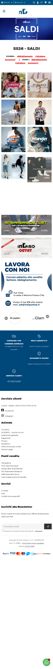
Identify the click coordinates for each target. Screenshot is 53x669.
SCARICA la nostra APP (10, 496)
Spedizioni (5, 444)
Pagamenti (6, 438)
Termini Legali (7, 449)
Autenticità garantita (9, 435)
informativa (38, 531)
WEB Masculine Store (10, 474)
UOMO (6, 93)
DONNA (20, 93)
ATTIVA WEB (29, 546)
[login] (37, 3)
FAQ (3, 493)
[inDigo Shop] (26, 16)
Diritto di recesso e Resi (11, 447)
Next (47, 316)
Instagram (9, 416)
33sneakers (6, 463)
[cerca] (33, 3)
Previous (6, 318)
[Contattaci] (40, 3)
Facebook (9, 411)
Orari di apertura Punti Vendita (13, 477)
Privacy (4, 441)
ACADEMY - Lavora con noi (12, 432)
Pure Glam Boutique (9, 466)
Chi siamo (5, 430)
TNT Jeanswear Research (11, 471)
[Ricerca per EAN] (48, 3)
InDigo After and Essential (12, 469)
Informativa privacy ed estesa (33, 543)
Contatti (4, 491)
